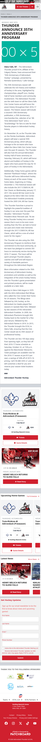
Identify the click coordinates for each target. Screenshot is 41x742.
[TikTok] (27, 723)
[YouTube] (35, 723)
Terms (30, 715)
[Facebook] (6, 723)
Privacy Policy (21, 715)
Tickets (21, 437)
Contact (11, 715)
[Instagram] (13, 723)
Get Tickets (23, 7)
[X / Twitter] (20, 723)
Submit (20, 658)
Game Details (21, 443)
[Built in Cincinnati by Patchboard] (20, 733)
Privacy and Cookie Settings (28, 718)
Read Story (21, 482)
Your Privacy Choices (10, 718)
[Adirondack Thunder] (4, 7)
